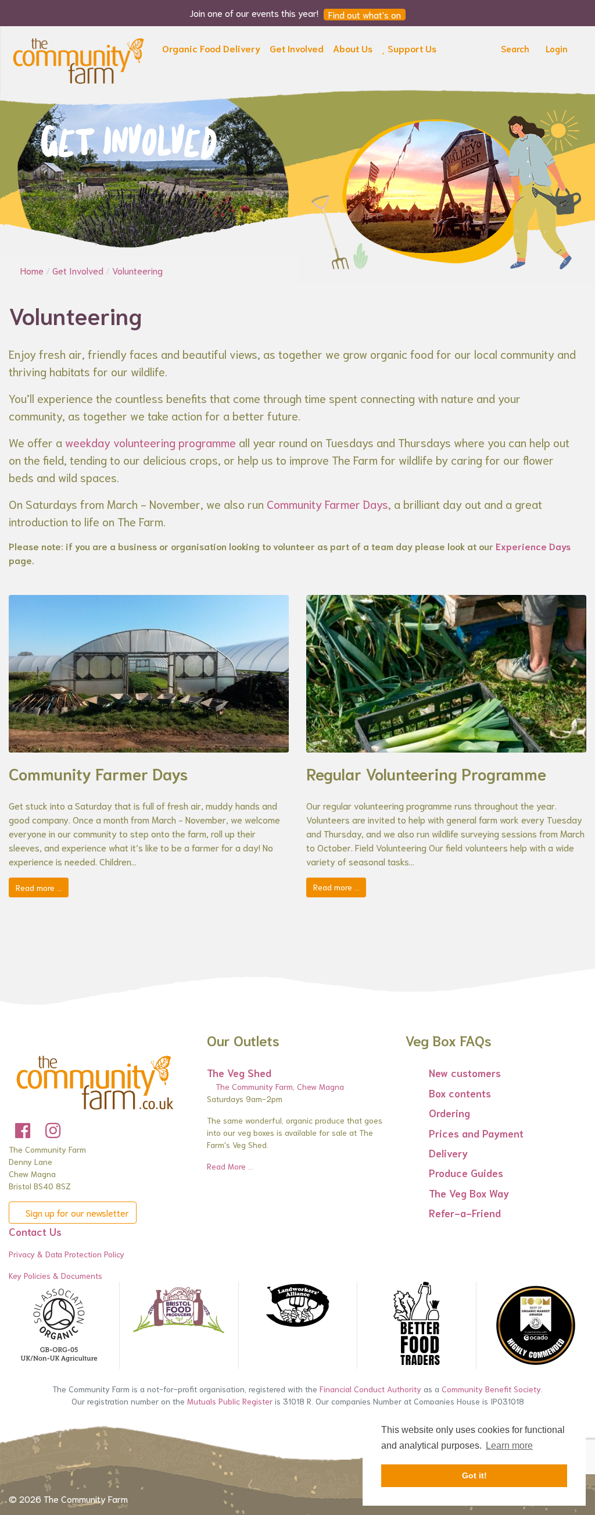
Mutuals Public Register (230, 1401)
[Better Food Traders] (416, 1325)
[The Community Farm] (78, 58)
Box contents (460, 1092)
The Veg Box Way (469, 1192)
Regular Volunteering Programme (426, 772)
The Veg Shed (239, 1072)
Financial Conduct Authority (370, 1389)
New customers (465, 1072)
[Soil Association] (59, 1325)
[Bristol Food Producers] (179, 1310)
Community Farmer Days (327, 503)
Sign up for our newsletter (76, 1212)
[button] (211, 51)
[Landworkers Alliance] (297, 1306)
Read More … (230, 1166)
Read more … (39, 887)
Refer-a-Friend (465, 1212)
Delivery (448, 1152)
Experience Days (533, 546)
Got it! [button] (474, 1475)
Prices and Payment (476, 1133)
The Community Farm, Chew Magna (278, 1086)
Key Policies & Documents (55, 1275)
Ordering (449, 1112)
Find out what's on (364, 14)
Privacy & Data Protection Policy (66, 1254)
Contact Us (35, 1231)
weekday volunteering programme (150, 442)
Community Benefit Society (491, 1389)
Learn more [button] (509, 1445)
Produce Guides (466, 1172)
